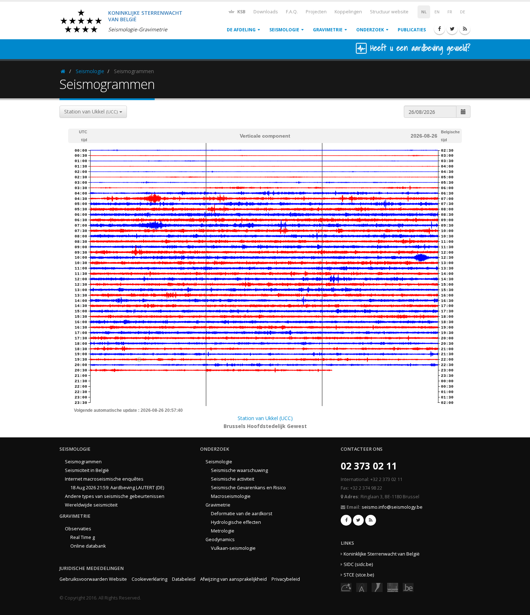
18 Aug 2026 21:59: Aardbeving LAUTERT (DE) (117, 488)
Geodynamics (220, 539)
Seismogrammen (83, 462)
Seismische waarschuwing (239, 470)
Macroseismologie (231, 496)
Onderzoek (370, 30)
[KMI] (377, 587)
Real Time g (82, 537)
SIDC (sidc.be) (358, 564)
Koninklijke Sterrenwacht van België (382, 554)
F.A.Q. (292, 12)
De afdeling (241, 30)
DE (462, 11)
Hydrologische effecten (236, 522)
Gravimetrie (328, 30)
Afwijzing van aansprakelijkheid (233, 579)
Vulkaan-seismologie (233, 548)
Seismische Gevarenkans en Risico (248, 488)
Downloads (265, 12)
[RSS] (464, 28)
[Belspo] (392, 587)
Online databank (88, 546)
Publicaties (412, 30)
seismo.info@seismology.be (392, 507)
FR (449, 11)
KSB (241, 12)
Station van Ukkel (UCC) (265, 418)
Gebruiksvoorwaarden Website (93, 579)
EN (437, 11)
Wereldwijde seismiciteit (91, 505)
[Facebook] (439, 28)
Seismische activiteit (232, 479)
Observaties (78, 529)
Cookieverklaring (149, 579)
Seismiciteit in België (87, 470)
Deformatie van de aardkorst (241, 514)
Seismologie (284, 30)
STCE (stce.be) (359, 575)
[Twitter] (452, 28)
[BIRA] (361, 587)
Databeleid (183, 579)
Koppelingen (348, 12)
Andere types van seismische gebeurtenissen (114, 496)
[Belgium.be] (408, 587)
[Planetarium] (346, 587)
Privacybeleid (285, 579)
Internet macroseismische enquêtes (104, 479)
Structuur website (389, 12)
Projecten (316, 12)
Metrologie (222, 531)
